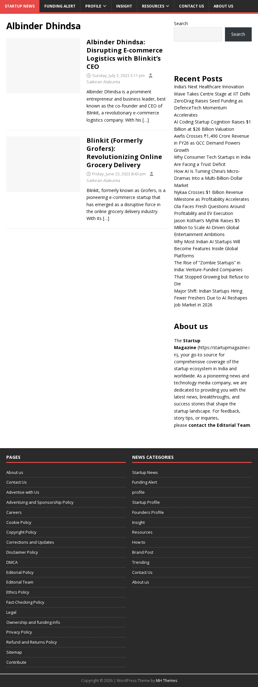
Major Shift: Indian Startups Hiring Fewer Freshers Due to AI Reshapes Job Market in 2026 (210, 298)
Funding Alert (60, 6)
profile (93, 6)
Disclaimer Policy (22, 552)
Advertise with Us (22, 492)
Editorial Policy (20, 572)
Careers (14, 512)
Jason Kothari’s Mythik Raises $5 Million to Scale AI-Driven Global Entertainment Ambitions (207, 227)
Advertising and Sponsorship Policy (40, 502)
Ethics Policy (17, 592)
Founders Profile (148, 512)
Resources (153, 6)
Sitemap (14, 652)
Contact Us (191, 6)
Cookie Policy (18, 522)
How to (138, 542)
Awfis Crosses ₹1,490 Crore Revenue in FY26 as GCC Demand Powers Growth (211, 143)
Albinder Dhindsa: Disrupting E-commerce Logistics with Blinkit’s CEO (125, 54)
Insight (124, 6)
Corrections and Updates (30, 542)
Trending (140, 562)
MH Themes (166, 680)
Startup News (20, 6)
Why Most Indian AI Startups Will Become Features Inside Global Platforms (207, 249)
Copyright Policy (21, 532)
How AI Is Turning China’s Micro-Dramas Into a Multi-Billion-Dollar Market (208, 178)
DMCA (12, 562)
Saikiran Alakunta (103, 82)
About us (223, 6)
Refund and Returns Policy (31, 642)
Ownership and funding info (33, 622)
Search (181, 23)
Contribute (16, 662)
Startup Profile (146, 502)
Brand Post (142, 552)
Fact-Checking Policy (25, 602)
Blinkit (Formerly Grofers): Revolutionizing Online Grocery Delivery (124, 152)
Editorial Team (19, 582)
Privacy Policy (19, 632)
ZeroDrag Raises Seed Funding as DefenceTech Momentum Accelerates (208, 108)
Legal (11, 612)
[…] (146, 120)
